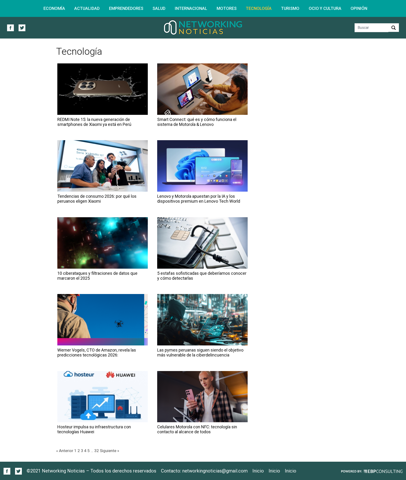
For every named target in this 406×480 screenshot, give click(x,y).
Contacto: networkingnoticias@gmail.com (204, 471)
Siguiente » (109, 450)
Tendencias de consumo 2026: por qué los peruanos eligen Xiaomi (97, 199)
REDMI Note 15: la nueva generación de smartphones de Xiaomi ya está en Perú (94, 122)
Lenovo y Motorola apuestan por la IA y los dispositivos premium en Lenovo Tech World (198, 199)
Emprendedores (126, 8)
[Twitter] (16, 470)
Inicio (258, 471)
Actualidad (87, 8)
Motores (227, 8)
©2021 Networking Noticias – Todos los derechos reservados (91, 471)
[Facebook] (7, 470)
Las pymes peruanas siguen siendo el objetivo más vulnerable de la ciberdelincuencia (200, 352)
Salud (158, 8)
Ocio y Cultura (325, 8)
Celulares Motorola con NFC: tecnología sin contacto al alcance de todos (197, 429)
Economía (54, 8)
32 (96, 450)
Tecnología (259, 8)
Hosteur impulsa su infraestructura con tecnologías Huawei (94, 429)
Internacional (191, 8)
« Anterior (64, 450)
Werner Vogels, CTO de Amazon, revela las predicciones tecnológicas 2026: (96, 352)
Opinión (359, 8)
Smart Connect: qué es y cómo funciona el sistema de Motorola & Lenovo (196, 122)
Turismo (290, 8)
